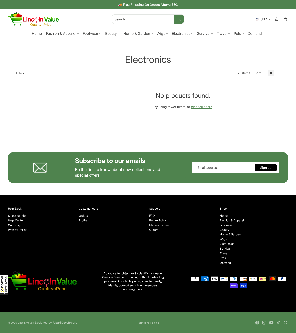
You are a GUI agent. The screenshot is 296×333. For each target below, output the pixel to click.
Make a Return (159, 225)
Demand (225, 262)
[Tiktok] (278, 322)
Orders (83, 215)
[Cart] (285, 19)
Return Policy (158, 220)
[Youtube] (271, 322)
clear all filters (201, 107)
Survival (225, 248)
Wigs (223, 239)
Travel (224, 253)
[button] (4, 285)
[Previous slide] (9, 4)
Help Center (16, 220)
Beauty (224, 229)
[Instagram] (264, 322)
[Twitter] (285, 322)
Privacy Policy (17, 229)
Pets (223, 258)
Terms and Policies (148, 322)
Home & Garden (230, 234)
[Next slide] (283, 4)
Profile (83, 220)
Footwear (226, 225)
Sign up (265, 168)
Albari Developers (65, 322)
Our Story (14, 225)
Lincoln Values (25, 322)
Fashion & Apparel (232, 220)
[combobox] (138, 19)
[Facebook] (257, 322)
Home (224, 215)
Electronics (227, 243)
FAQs (152, 215)
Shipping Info (17, 215)
